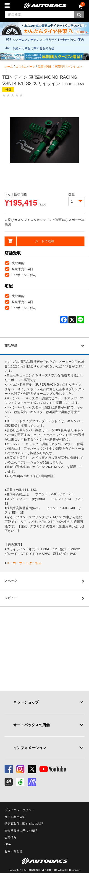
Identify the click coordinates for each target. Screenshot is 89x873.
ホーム (9, 66)
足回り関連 (45, 66)
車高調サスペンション (68, 66)
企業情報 (10, 837)
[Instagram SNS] (20, 769)
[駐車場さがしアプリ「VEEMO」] (20, 782)
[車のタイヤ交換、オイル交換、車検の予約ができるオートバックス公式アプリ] (9, 782)
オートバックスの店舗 (31, 725)
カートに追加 (44, 241)
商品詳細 (11, 345)
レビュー (11, 598)
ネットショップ (26, 702)
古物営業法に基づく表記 (21, 830)
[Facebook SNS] (9, 769)
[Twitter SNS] (32, 769)
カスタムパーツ (25, 66)
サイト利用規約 (15, 817)
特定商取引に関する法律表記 (24, 823)
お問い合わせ (13, 851)
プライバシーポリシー (19, 810)
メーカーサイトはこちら (24, 563)
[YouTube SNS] (52, 769)
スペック (11, 581)
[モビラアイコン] (32, 782)
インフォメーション (29, 748)
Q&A (8, 844)
